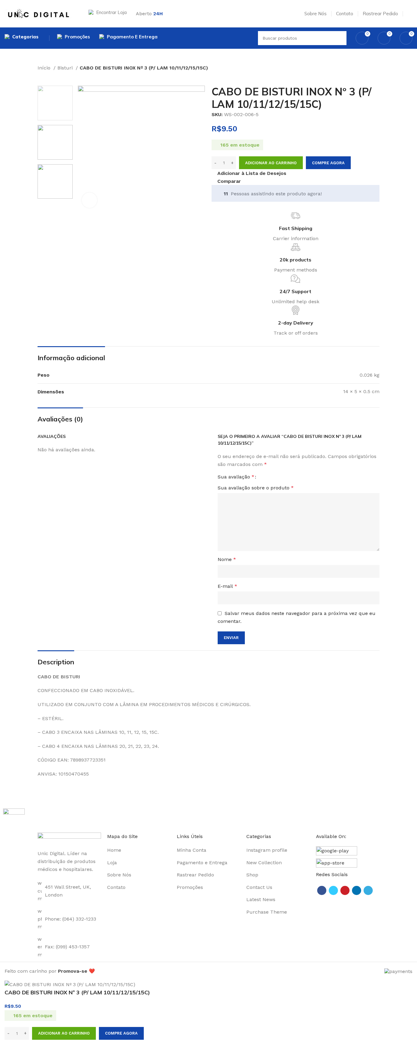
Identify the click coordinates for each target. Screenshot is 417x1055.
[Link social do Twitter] (333, 890)
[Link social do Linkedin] (356, 890)
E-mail (227, 586)
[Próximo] (53, 76)
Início (45, 68)
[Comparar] (12, 1047)
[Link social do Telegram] (368, 890)
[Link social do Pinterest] (345, 890)
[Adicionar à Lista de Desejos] (29, 1047)
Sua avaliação (236, 476)
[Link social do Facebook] (321, 890)
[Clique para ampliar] (89, 200)
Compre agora (328, 163)
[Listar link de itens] (139, 850)
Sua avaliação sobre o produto (256, 488)
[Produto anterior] (41, 76)
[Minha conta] (409, 14)
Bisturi (65, 68)
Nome (227, 559)
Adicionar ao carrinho (271, 163)
